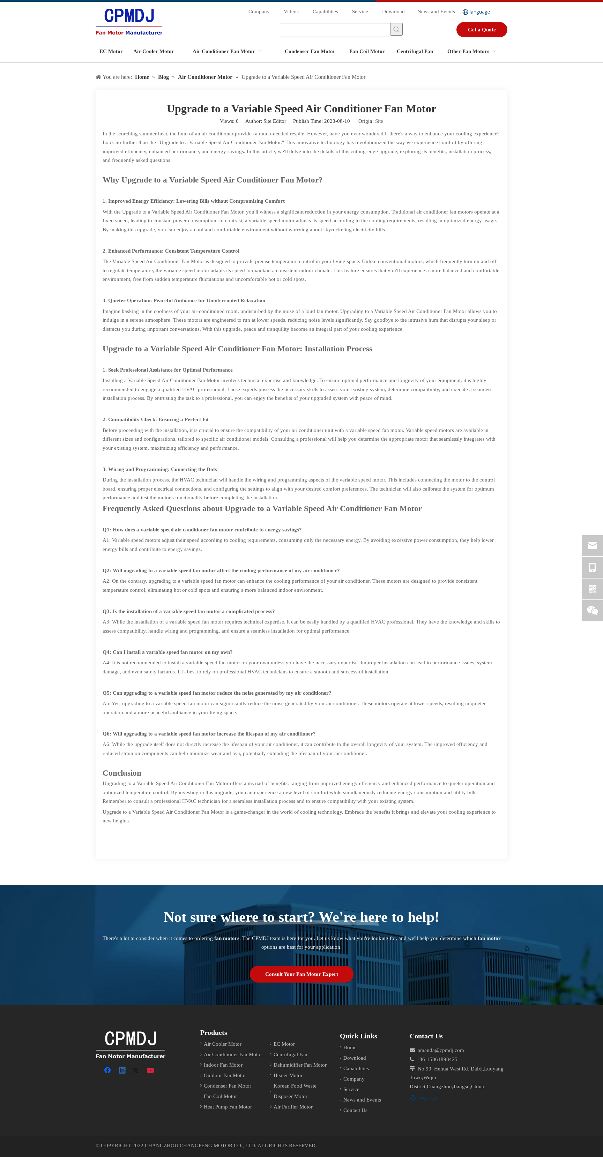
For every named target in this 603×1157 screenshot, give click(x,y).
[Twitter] (136, 1070)
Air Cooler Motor (222, 1044)
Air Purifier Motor (293, 1107)
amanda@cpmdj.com (441, 1050)
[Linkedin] (122, 1070)
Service (360, 11)
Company (259, 11)
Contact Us (355, 1110)
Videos (291, 11)
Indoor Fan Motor (223, 1065)
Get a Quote (482, 29)
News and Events (436, 11)
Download (393, 11)
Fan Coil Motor (220, 1096)
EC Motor (284, 1044)
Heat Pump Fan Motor (228, 1107)
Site (379, 121)
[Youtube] (151, 1070)
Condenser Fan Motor (227, 1086)
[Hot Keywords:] (396, 29)
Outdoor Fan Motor (225, 1075)
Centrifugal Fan (290, 1054)
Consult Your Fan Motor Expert (301, 974)
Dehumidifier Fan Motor (300, 1065)
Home (350, 1047)
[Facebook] (108, 1070)
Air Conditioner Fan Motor (233, 1054)
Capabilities (325, 11)
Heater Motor (288, 1075)
